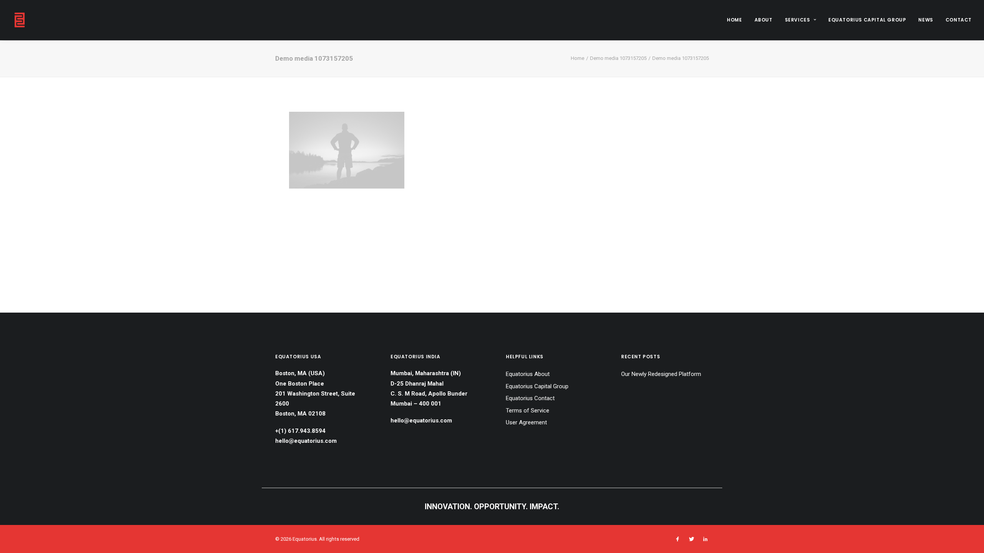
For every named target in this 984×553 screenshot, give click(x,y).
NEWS (925, 20)
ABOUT (764, 20)
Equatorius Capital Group (537, 386)
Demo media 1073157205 (618, 58)
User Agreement (526, 422)
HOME (734, 20)
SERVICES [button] (797, 20)
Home (577, 58)
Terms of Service (527, 410)
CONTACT (959, 20)
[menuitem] (737, 20)
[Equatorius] (19, 20)
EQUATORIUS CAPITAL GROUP (867, 20)
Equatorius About (528, 374)
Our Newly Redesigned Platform (661, 374)
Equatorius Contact (530, 398)
